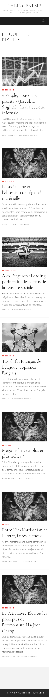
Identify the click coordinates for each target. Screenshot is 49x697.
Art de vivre (10, 270)
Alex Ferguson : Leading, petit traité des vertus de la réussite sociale (24, 281)
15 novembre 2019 (9, 135)
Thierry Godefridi (29, 135)
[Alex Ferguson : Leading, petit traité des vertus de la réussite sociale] (24, 252)
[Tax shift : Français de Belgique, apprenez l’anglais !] (24, 337)
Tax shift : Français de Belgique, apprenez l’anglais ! (21, 367)
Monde (8, 445)
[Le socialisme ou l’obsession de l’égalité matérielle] (24, 163)
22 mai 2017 (6, 224)
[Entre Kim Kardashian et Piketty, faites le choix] (24, 506)
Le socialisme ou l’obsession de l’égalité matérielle (21, 192)
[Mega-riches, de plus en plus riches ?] (24, 426)
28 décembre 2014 (9, 562)
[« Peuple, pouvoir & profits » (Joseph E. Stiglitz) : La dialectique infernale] (24, 71)
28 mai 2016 (6, 310)
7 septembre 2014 (9, 657)
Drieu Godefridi (22, 224)
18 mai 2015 (6, 399)
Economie (9, 90)
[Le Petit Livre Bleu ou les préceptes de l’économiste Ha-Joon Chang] (24, 589)
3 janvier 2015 (8, 478)
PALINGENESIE (24, 6)
